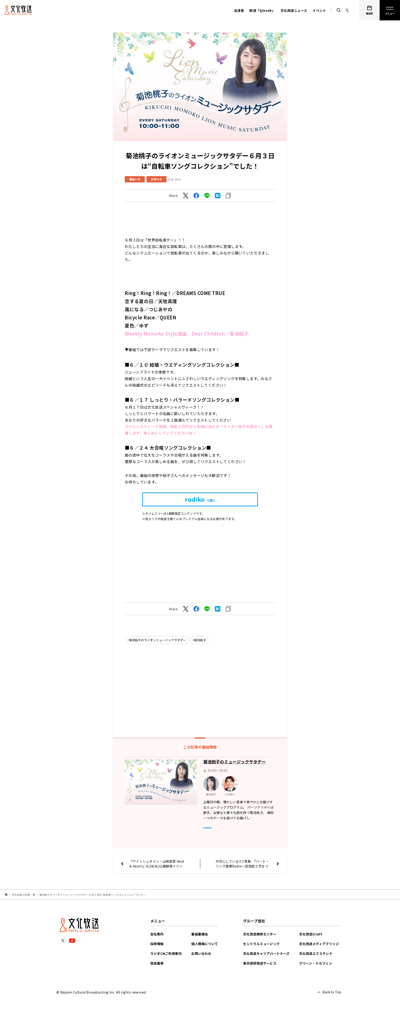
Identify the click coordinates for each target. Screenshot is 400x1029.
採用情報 (157, 943)
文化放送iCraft (310, 934)
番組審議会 (199, 934)
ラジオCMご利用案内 (166, 953)
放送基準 (157, 963)
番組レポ (134, 179)
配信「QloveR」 (262, 10)
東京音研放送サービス (259, 963)
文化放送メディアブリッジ (319, 943)
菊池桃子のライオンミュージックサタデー (157, 640)
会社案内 (157, 934)
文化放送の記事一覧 (23, 894)
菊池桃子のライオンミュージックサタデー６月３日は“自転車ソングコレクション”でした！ (92, 894)
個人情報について (204, 943)
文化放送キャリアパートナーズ (266, 953)
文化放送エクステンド (315, 953)
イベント (319, 10)
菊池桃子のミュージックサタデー (234, 762)
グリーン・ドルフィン (315, 963)
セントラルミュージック (261, 943)
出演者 (239, 10)
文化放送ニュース (294, 10)
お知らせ (156, 179)
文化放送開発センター (259, 934)
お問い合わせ (201, 953)
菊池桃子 (200, 640)
